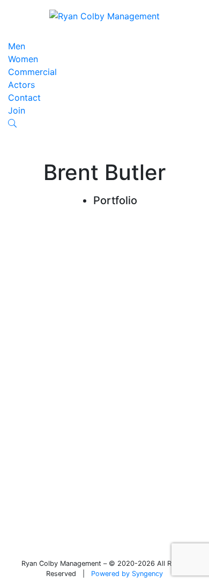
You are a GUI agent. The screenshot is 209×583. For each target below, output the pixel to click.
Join (16, 110)
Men (16, 46)
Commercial (32, 71)
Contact (24, 97)
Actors (21, 84)
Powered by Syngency (127, 574)
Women (23, 59)
